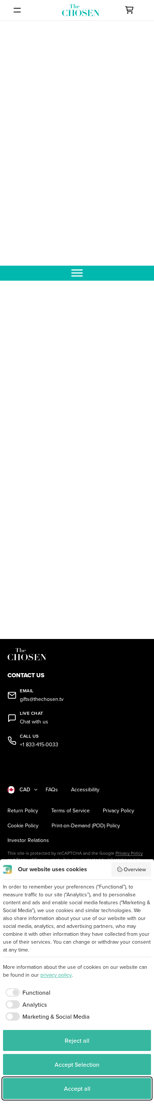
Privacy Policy (118, 810)
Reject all (77, 1040)
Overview (135, 869)
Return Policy (22, 810)
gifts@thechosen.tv (42, 699)
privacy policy (56, 975)
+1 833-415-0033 (39, 744)
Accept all (77, 1088)
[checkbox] (26, 992)
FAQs (52, 789)
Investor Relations (28, 840)
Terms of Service (70, 810)
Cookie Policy (22, 825)
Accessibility (85, 789)
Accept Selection (77, 1064)
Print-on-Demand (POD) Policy (86, 825)
